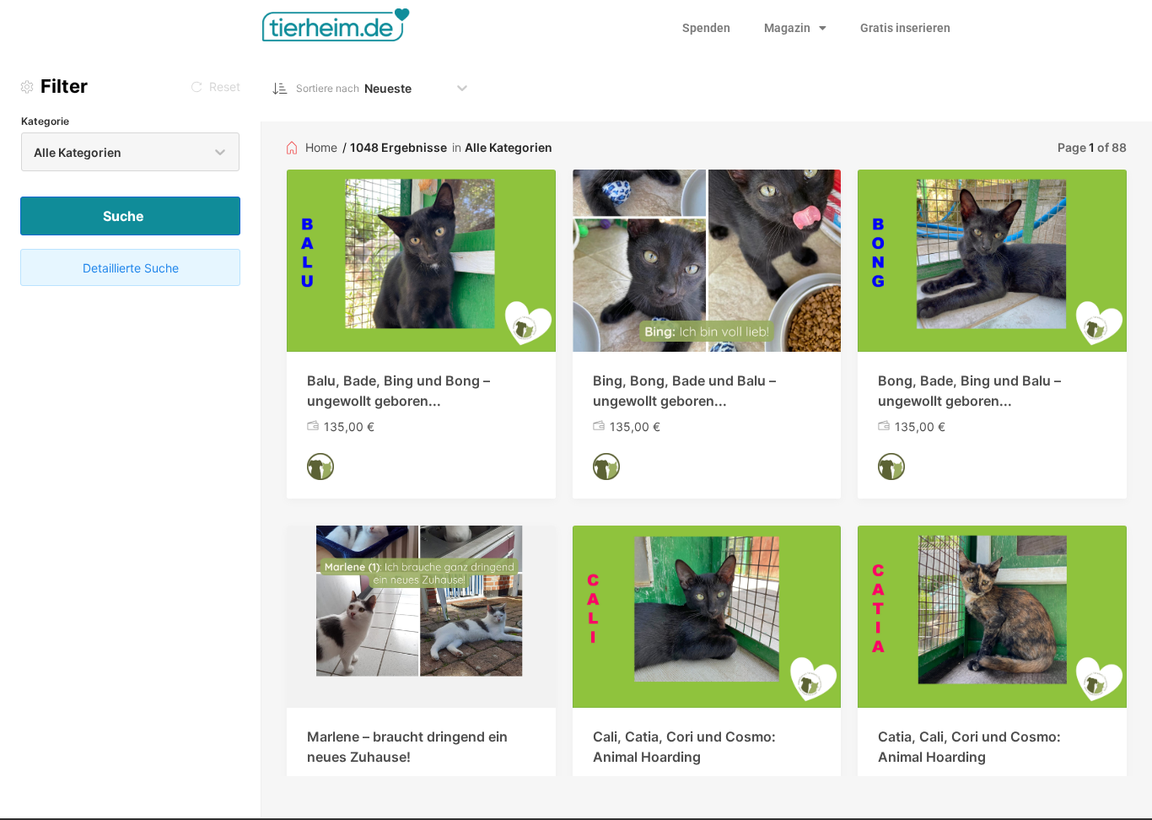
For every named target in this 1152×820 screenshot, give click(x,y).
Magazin (787, 28)
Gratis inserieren (905, 28)
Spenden (706, 28)
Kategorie (45, 121)
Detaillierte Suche (131, 268)
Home (321, 147)
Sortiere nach (327, 88)
